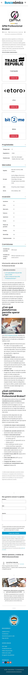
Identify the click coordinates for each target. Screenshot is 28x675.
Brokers (5, 32)
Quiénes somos (5, 631)
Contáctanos (5, 633)
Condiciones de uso (6, 648)
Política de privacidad (7, 650)
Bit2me (14, 129)
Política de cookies (6, 653)
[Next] (24, 592)
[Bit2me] (14, 119)
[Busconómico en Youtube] (10, 662)
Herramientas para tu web (8, 636)
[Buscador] (2, 2)
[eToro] (14, 90)
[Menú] (25, 2)
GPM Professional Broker (11, 335)
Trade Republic (14, 71)
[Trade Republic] (14, 61)
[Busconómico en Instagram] (8, 662)
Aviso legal (4, 646)
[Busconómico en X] (5, 662)
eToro (14, 100)
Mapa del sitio (5, 638)
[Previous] (4, 592)
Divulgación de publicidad (8, 655)
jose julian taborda (12, 562)
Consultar (14, 78)
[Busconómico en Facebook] (3, 662)
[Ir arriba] (25, 672)
